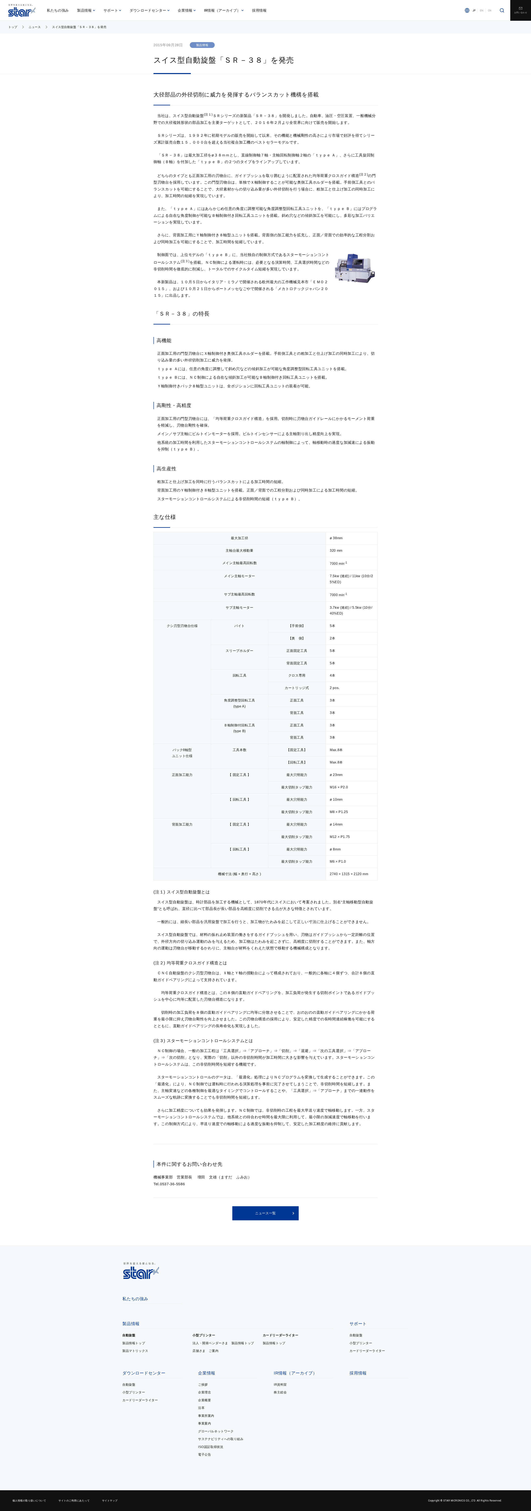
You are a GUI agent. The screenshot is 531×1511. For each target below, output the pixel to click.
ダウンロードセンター (148, 10)
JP (474, 10)
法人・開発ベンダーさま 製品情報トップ (223, 1343)
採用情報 (259, 10)
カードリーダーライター (280, 1335)
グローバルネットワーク (216, 1431)
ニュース (35, 27)
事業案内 (204, 1423)
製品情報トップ (133, 1343)
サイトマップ (110, 1500)
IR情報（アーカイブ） (222, 10)
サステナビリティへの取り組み (220, 1439)
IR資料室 (280, 1384)
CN (490, 10)
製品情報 (84, 10)
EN (482, 10)
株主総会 (280, 1392)
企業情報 (185, 10)
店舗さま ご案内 (205, 1350)
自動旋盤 (128, 1335)
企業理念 (204, 1392)
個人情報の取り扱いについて (29, 1500)
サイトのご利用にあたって (74, 1500)
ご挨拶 (203, 1384)
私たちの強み (58, 10)
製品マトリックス (135, 1350)
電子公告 (204, 1454)
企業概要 (204, 1400)
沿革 (201, 1408)
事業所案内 (206, 1415)
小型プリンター (203, 1335)
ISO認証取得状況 (210, 1447)
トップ (12, 27)
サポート (111, 10)
